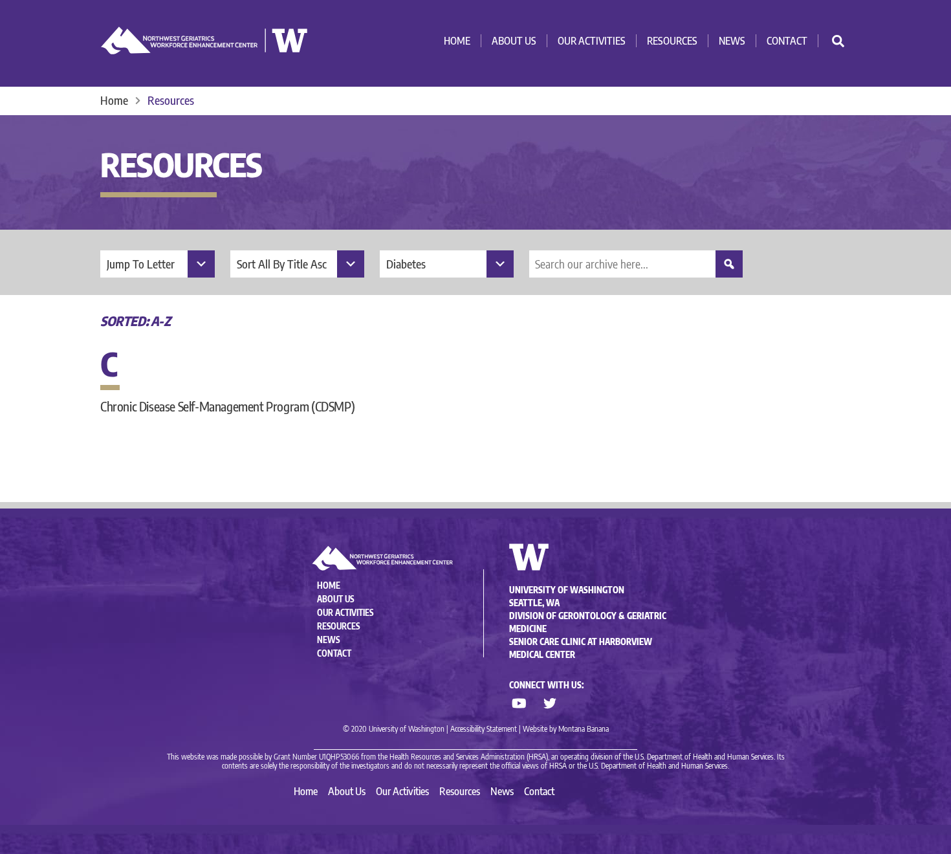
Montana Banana (583, 729)
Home (457, 40)
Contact (787, 40)
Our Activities (592, 40)
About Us (514, 40)
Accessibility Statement (483, 729)
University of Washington (566, 590)
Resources (672, 40)
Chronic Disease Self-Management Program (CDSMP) (227, 406)
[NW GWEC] (204, 48)
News (732, 40)
